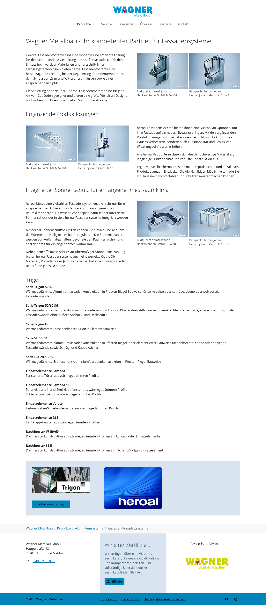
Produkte (84, 24)
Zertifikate (114, 581)
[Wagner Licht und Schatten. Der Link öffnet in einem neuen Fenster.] (207, 561)
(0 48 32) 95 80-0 (43, 561)
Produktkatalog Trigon (51, 504)
